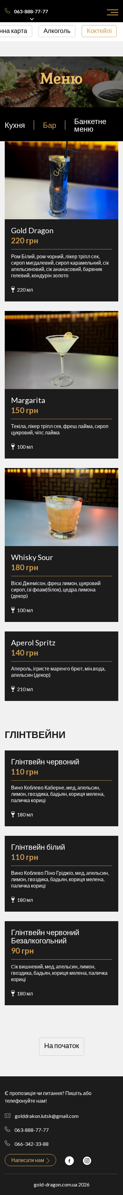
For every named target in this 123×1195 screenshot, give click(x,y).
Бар (49, 124)
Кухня (15, 124)
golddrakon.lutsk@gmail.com (47, 1116)
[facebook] (69, 1160)
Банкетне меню (90, 124)
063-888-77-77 (31, 11)
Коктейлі (99, 30)
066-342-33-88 (32, 1144)
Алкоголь (57, 30)
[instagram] (87, 1160)
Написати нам (28, 1160)
